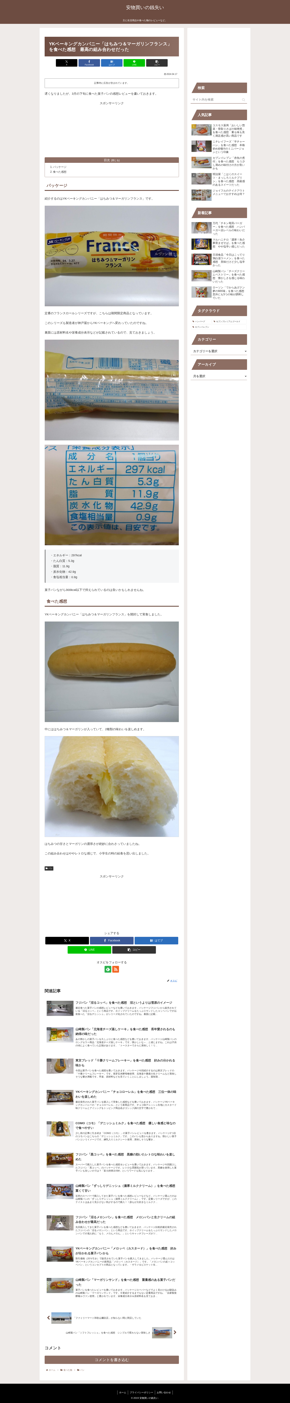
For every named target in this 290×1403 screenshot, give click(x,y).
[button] (157, 63)
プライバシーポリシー (141, 1392)
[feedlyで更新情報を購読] (108, 969)
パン (50, 868)
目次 (107, 160)
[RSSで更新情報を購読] (115, 969)
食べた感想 (59, 171)
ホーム (122, 1392)
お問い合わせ (164, 1392)
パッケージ (59, 166)
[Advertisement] (112, 129)
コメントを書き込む (112, 1360)
